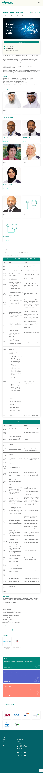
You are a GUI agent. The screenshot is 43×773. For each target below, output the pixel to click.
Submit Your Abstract (7, 605)
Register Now (20, 42)
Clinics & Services (20, 734)
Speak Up (4, 748)
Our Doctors (19, 735)
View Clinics (6, 681)
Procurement (5, 747)
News (3, 741)
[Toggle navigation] (38, 3)
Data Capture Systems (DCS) (17, 647)
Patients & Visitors (5, 735)
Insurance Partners (20, 737)
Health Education (5, 737)
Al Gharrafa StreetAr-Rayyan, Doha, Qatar (23, 746)
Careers (4, 745)
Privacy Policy (19, 743)
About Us (4, 734)
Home (4, 8)
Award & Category (6, 625)
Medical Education (20, 739)
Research (18, 741)
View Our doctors (7, 667)
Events (7, 8)
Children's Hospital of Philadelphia (7, 648)
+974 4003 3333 (21, 748)
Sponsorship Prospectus (7, 629)
